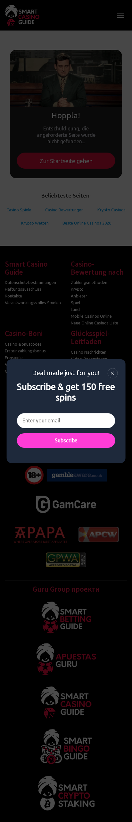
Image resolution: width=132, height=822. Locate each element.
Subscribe (66, 440)
